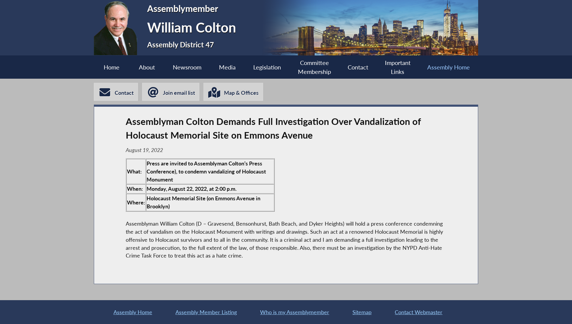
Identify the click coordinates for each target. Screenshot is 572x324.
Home (111, 67)
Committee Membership (314, 67)
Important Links (398, 67)
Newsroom (187, 67)
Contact (358, 67)
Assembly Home (448, 67)
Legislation (267, 67)
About (147, 67)
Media (227, 67)
